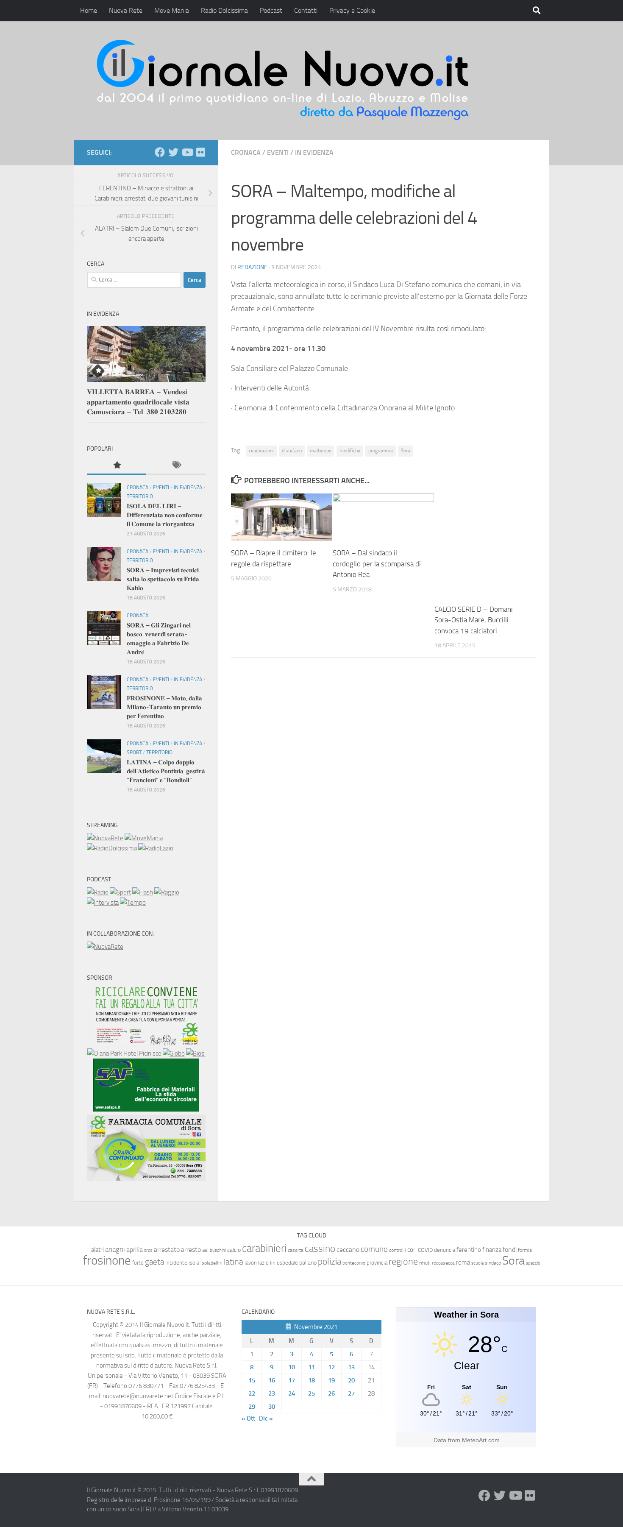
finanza (491, 1250)
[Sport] (120, 892)
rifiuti (425, 1263)
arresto (191, 1250)
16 (271, 1380)
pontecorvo (353, 1263)
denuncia (444, 1250)
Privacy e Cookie (352, 10)
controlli (397, 1250)
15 (251, 1380)
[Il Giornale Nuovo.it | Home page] (283, 80)
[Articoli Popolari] (116, 466)
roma (463, 1262)
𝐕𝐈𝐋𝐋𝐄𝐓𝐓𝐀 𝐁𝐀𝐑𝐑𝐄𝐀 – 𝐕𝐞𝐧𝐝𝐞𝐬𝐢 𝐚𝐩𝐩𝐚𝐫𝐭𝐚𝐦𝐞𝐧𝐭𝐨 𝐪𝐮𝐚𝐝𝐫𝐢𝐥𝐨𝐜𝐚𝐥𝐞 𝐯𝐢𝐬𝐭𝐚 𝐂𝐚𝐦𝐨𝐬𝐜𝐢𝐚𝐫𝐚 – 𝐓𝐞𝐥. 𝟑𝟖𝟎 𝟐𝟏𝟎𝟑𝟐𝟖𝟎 (138, 401)
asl (205, 1250)
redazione (252, 267)
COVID (425, 1250)
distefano (292, 451)
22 (251, 1393)
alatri (97, 1250)
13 (351, 1367)
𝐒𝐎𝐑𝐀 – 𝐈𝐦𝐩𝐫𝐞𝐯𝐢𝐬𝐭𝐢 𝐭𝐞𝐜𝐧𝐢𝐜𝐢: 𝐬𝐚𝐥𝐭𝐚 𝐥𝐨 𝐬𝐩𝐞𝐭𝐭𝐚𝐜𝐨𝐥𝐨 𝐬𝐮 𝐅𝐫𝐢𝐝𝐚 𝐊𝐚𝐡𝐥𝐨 (163, 579)
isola (194, 1262)
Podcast (271, 10)
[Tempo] (133, 902)
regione (403, 1261)
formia (525, 1250)
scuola (477, 1263)
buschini (218, 1250)
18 (311, 1380)
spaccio (533, 1263)
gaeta (154, 1262)
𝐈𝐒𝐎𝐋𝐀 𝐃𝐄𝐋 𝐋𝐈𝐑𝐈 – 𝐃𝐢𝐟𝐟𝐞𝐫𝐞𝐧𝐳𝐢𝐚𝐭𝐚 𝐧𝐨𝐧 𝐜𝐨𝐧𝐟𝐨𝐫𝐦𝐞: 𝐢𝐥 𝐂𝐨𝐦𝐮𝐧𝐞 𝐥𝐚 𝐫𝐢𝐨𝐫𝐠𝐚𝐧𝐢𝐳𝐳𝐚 (165, 515)
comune (374, 1249)
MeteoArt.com (481, 1440)
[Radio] (97, 892)
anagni (115, 1249)
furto (138, 1262)
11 (311, 1367)
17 (291, 1380)
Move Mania (171, 10)
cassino (320, 1248)
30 (271, 1406)
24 (291, 1393)
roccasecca (443, 1263)
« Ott (248, 1418)
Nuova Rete (125, 10)
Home (88, 10)
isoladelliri (211, 1263)
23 (271, 1393)
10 (291, 1367)
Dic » (266, 1418)
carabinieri (264, 1248)
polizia (329, 1262)
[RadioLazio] (155, 848)
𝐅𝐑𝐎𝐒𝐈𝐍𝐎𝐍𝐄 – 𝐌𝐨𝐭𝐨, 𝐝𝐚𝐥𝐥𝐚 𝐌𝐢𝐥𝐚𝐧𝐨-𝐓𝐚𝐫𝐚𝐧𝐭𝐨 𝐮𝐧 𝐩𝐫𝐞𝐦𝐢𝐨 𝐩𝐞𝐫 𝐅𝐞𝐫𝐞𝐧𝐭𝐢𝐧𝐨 (164, 707)
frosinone (107, 1260)
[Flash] (142, 892)
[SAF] (146, 1109)
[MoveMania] (144, 838)
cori (412, 1250)
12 (331, 1367)
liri (272, 1262)
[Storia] (103, 902)
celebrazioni (261, 451)
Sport (134, 752)
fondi (510, 1250)
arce (148, 1250)
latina (233, 1262)
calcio (234, 1250)
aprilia (134, 1250)
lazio (263, 1262)
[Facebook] (160, 152)
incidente (176, 1262)
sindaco (493, 1263)
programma (380, 451)
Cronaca (246, 152)
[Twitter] (173, 152)
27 (351, 1393)
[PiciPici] (146, 1043)
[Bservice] (146, 1179)
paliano (308, 1262)
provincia (377, 1262)
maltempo (320, 451)
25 (311, 1393)
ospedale (287, 1262)
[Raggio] (166, 892)
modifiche (349, 451)
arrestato (167, 1250)
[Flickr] (200, 152)
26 (331, 1393)
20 (351, 1380)
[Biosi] (196, 1053)
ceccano (348, 1250)
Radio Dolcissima (224, 10)
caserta (295, 1250)
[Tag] (176, 466)
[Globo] (174, 1053)
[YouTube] (187, 152)
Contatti (305, 10)
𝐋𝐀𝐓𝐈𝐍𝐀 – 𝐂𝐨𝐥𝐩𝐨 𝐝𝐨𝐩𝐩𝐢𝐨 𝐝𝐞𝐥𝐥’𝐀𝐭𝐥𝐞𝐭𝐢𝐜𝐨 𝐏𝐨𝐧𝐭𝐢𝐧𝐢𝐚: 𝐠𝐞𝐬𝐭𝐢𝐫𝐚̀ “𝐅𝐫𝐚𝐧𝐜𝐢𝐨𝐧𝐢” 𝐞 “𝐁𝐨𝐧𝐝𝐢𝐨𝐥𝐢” (166, 771)
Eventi (278, 152)
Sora (405, 451)
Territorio (140, 496)
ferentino (468, 1250)
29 (251, 1406)
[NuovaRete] (105, 838)
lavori (251, 1262)
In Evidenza (314, 152)
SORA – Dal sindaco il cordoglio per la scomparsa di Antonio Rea (377, 564)
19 (331, 1380)
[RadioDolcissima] (112, 848)
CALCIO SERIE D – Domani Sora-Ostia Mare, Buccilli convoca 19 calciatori (473, 620)
